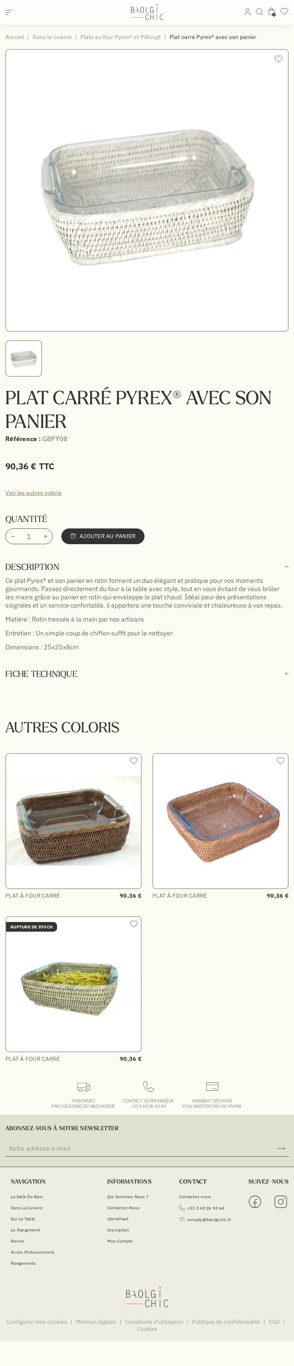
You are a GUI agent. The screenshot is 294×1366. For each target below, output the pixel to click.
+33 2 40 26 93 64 (148, 1106)
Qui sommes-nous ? (127, 1196)
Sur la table (23, 1218)
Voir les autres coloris (33, 492)
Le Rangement (25, 1230)
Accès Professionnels (32, 1252)
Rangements (23, 1263)
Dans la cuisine (27, 1207)
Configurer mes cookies (37, 1321)
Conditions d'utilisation (155, 1321)
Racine (18, 1241)
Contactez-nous (123, 1207)
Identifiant (118, 1218)
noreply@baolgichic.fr (209, 1219)
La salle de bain (27, 1196)
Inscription (118, 1230)
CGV (275, 1321)
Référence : (23, 439)
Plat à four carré (32, 895)
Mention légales (97, 1321)
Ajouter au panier (108, 536)
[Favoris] (284, 13)
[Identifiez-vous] (247, 12)
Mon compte (120, 1241)
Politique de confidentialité (226, 1321)
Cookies (147, 1328)
